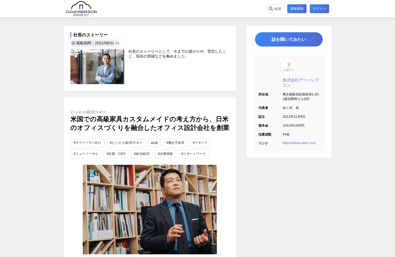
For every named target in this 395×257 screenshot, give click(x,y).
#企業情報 (165, 154)
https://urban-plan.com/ (299, 143)
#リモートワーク (193, 154)
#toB (154, 143)
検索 (277, 9)
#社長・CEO (116, 154)
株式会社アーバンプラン (301, 82)
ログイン (319, 8)
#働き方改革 (175, 143)
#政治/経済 (141, 154)
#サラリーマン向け (87, 143)
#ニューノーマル (86, 154)
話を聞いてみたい (289, 39)
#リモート (200, 143)
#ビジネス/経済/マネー (126, 143)
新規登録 (296, 8)
